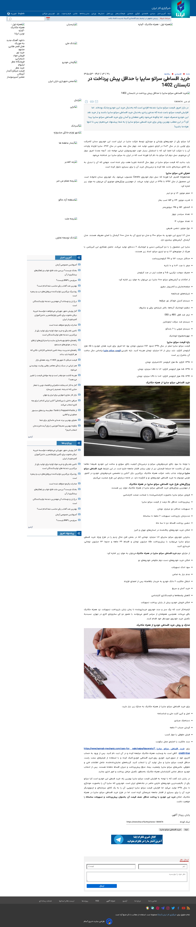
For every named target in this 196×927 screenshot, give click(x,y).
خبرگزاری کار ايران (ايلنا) (167, 914)
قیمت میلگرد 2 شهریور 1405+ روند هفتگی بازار (56, 360)
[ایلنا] (180, 9)
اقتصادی (145, 14)
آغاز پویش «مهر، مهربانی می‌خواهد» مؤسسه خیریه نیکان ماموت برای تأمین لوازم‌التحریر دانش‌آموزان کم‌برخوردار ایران (55, 315)
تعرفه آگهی (110, 901)
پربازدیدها (67, 443)
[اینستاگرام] (167, 908)
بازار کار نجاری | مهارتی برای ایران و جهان (60, 395)
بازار (58, 14)
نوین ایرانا (19, 33)
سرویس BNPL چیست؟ (66, 280)
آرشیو (30, 436)
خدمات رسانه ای (45, 901)
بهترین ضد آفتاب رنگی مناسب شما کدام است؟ (57, 286)
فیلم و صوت (66, 14)
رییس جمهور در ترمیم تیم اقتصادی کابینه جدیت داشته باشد (133, 18)
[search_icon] (10, 19)
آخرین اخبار (161, 14)
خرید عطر (19, 67)
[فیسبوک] (177, 908)
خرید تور (20, 52)
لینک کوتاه (185, 822)
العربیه (14, 13)
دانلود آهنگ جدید (15, 40)
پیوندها (85, 901)
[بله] (151, 908)
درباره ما (137, 901)
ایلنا (169, 14)
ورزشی (93, 14)
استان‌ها (101, 14)
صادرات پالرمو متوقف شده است (63, 325)
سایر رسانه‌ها (84, 14)
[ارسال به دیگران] (96, 101)
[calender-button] (48, 18)
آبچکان (20, 73)
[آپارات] (156, 908)
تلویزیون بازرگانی (48, 14)
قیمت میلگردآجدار (15, 70)
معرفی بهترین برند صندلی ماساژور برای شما (58, 420)
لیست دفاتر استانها (66, 901)
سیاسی (152, 14)
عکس (75, 14)
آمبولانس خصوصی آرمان (66, 265)
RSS (97, 901)
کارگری (137, 14)
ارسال (102, 886)
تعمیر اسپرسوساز (15, 77)
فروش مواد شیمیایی (18, 57)
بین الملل (109, 14)
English (21, 13)
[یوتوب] (182, 908)
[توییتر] (172, 908)
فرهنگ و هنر (120, 14)
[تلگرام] (161, 908)
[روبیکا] (146, 908)
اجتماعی (130, 14)
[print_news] (86, 101)
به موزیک (19, 43)
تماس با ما (152, 901)
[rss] (187, 908)
